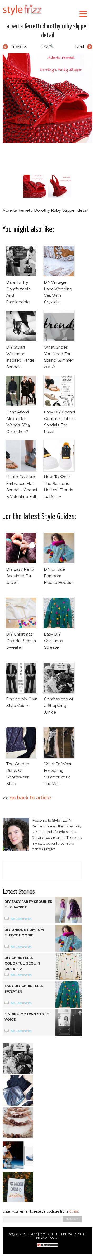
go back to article (30, 797)
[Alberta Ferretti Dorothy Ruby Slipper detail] (47, 98)
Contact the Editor (56, 1234)
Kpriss (73, 1211)
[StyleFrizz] (22, 16)
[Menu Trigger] (83, 13)
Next (79, 46)
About (79, 1234)
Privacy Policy (47, 1238)
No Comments (21, 919)
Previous (19, 46)
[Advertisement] (49, 157)
